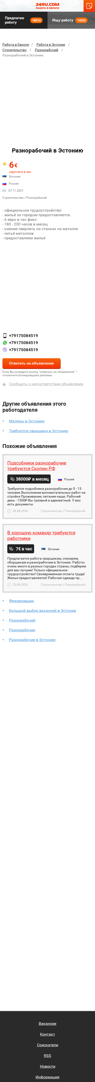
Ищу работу (69, 20)
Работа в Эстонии (51, 44)
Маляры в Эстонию (27, 421)
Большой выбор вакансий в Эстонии (42, 610)
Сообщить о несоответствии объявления (46, 384)
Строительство (14, 50)
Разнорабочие (22, 630)
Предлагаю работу (23, 20)
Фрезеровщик (21, 601)
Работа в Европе (15, 44)
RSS (47, 1055)
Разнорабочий (46, 50)
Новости (47, 1066)
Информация (47, 1077)
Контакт (47, 1034)
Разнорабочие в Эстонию (32, 639)
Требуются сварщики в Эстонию (38, 431)
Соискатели (47, 1045)
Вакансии (47, 1023)
